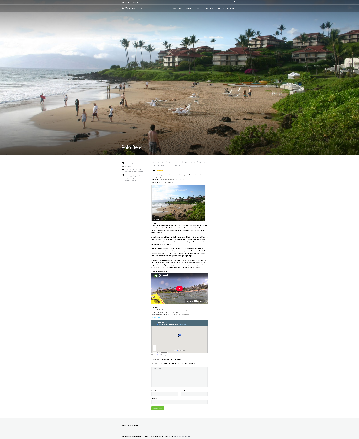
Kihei (131, 177)
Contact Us (134, 2)
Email (183, 390)
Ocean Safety (129, 163)
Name (153, 390)
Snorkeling (128, 171)
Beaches (198, 8)
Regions (188, 8)
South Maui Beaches (138, 171)
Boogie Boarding (135, 175)
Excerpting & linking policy (182, 436)
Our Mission (125, 2)
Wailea (134, 180)
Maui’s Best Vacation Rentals (227, 8)
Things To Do (209, 8)
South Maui (128, 180)
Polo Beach (158, 355)
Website (154, 398)
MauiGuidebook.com (135, 7)
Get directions (155, 317)
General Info (177, 8)
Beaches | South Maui (136, 170)
